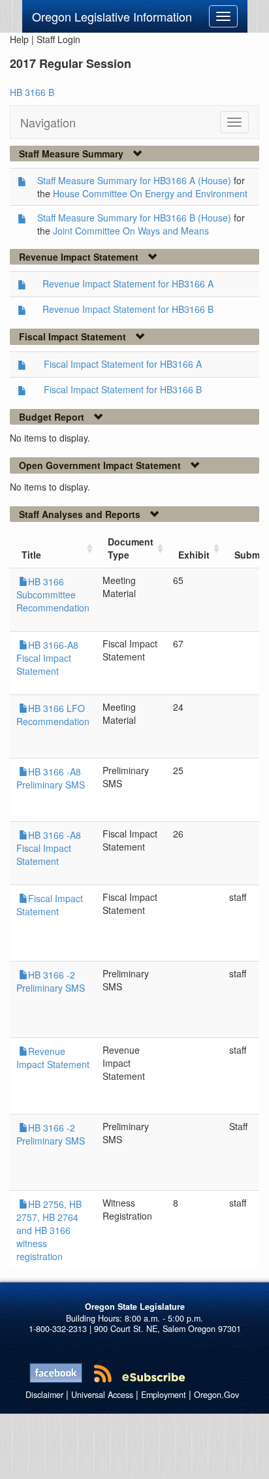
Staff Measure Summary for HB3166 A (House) (134, 180)
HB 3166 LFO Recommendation (52, 715)
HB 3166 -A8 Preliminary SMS (50, 778)
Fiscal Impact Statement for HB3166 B (123, 389)
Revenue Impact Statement (52, 1058)
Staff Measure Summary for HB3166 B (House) (134, 217)
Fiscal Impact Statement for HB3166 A (123, 363)
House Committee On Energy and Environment (150, 193)
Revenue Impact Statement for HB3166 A (128, 283)
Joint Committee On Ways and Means (131, 230)
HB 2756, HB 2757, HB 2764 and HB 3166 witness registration (49, 1230)
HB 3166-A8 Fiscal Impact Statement (47, 657)
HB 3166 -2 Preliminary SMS (50, 981)
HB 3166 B (32, 92)
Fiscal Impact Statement (49, 905)
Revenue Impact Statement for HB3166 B (128, 309)
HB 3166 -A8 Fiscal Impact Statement (48, 848)
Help (19, 39)
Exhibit (194, 554)
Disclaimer (44, 1395)
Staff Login (58, 39)
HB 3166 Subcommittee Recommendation (52, 594)
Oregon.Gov (216, 1395)
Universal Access (102, 1395)
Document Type (130, 548)
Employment (163, 1395)
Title (31, 554)
